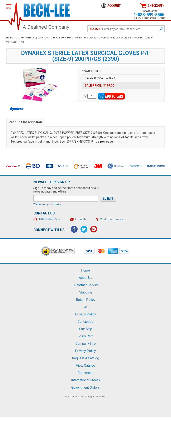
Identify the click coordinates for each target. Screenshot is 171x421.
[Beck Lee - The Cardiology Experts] (47, 9)
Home (9, 37)
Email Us (80, 219)
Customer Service (111, 219)
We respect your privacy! (47, 204)
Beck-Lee (78, 396)
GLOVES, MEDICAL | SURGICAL (32, 37)
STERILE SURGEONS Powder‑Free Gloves (73, 37)
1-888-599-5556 (49, 219)
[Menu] (8, 5)
